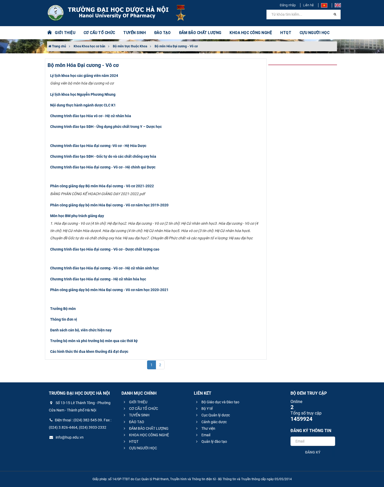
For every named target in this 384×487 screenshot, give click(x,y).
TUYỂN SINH (134, 32)
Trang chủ (58, 46)
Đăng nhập (288, 5)
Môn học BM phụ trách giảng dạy (77, 216)
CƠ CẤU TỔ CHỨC (143, 408)
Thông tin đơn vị (63, 319)
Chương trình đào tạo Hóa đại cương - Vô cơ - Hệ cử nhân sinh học (104, 268)
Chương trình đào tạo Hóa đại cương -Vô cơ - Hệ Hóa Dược (98, 146)
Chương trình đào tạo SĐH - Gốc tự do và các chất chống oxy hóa (103, 156)
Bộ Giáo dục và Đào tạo (220, 402)
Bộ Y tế (207, 408)
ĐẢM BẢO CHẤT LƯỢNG (148, 428)
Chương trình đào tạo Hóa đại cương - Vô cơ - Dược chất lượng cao (104, 249)
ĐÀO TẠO (136, 422)
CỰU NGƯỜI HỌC (142, 448)
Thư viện (208, 428)
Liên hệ (308, 5)
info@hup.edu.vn (69, 437)
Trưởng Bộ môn (63, 309)
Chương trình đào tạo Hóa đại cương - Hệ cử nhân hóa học (98, 279)
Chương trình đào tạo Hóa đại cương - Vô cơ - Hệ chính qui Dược (102, 167)
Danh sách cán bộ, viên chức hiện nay (81, 330)
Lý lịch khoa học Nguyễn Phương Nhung (82, 94)
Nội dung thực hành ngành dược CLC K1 (83, 105)
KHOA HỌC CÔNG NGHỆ (148, 435)
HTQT (133, 441)
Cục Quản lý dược (215, 415)
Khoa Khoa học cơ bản (89, 46)
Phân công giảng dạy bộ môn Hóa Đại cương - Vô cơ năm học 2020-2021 (109, 290)
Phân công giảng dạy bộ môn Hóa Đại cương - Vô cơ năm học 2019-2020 (109, 205)
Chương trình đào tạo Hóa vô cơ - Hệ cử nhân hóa (90, 116)
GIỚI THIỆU (137, 402)
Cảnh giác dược (214, 422)
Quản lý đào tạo (214, 441)
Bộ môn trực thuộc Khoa (130, 46)
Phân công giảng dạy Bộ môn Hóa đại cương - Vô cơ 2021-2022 (102, 186)
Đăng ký (313, 452)
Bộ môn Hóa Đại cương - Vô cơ (176, 46)
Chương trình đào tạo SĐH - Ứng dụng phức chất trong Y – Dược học (106, 126)
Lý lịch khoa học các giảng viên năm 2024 (84, 75)
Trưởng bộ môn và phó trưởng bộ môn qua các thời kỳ (94, 341)
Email (205, 435)
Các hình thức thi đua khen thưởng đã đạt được (89, 351)
